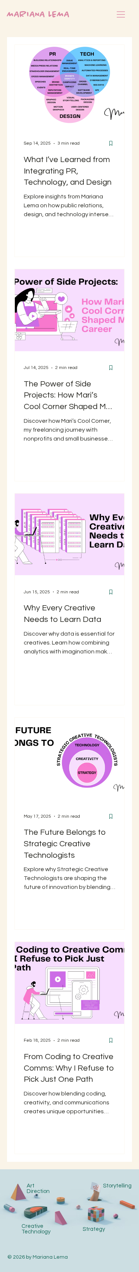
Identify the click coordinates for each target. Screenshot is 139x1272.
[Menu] (121, 14)
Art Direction (38, 1188)
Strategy (94, 1229)
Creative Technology (35, 1229)
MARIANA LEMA (38, 14)
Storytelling (117, 1186)
